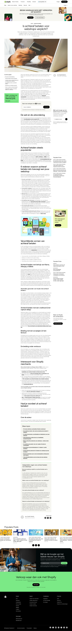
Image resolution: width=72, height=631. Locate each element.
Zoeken (65, 5)
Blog (5, 5)
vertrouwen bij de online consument (38, 201)
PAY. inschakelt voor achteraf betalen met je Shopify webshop (36, 378)
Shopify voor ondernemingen (62, 603)
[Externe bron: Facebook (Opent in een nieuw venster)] (50, 627)
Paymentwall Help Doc (28, 384)
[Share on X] (48, 518)
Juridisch (17, 609)
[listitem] (36, 535)
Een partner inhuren (33, 602)
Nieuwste (25, 5)
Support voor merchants (34, 598)
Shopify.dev (45, 598)
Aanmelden (64, 563)
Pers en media (18, 603)
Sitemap (35, 628)
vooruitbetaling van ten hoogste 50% (31, 119)
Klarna (37, 156)
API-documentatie (46, 600)
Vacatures (18, 600)
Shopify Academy (33, 603)
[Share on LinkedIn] (50, 518)
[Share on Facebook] (45, 518)
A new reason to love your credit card (32, 395)
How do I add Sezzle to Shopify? (33, 391)
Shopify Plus (59, 602)
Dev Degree (45, 602)
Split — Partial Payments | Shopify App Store (31, 397)
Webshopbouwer (19, 618)
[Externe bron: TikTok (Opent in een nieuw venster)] (61, 627)
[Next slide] (39, 545)
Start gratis (64, 1)
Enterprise (34, 1)
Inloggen (58, 1)
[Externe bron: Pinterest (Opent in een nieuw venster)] (67, 627)
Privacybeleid (29, 628)
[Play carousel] (36, 545)
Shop (58, 598)
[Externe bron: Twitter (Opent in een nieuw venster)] (53, 627)
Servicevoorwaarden (21, 628)
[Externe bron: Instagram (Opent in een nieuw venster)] (58, 627)
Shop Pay (59, 600)
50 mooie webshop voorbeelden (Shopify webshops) (34, 428)
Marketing (20, 5)
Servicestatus (18, 611)
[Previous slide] (33, 545)
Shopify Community (33, 605)
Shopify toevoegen (58, 323)
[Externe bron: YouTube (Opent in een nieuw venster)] (56, 627)
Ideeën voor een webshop (12, 5)
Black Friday (43, 213)
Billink (45, 156)
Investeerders (18, 602)
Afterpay (41, 156)
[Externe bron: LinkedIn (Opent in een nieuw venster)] (64, 627)
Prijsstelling (29, 1)
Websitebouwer (19, 620)
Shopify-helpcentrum (33, 600)
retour (29, 274)
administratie (34, 250)
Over (17, 598)
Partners (17, 605)
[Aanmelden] (66, 119)
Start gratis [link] (46, 107)
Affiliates (17, 607)
